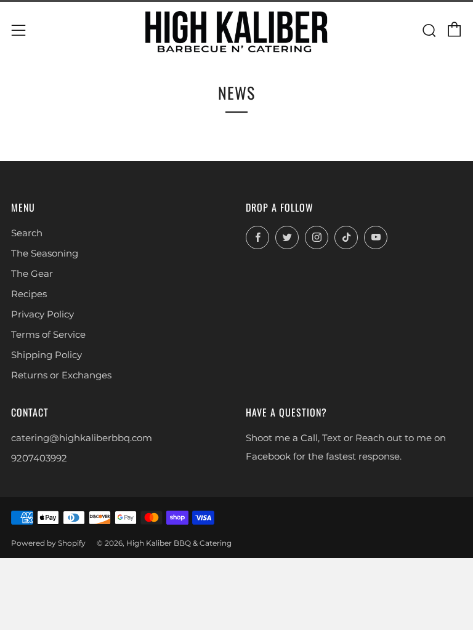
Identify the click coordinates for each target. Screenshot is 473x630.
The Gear (32, 273)
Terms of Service (48, 334)
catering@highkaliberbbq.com (81, 438)
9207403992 (39, 458)
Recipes (29, 294)
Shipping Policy (46, 355)
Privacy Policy (42, 314)
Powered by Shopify (48, 543)
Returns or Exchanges (61, 375)
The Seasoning (44, 253)
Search (26, 233)
